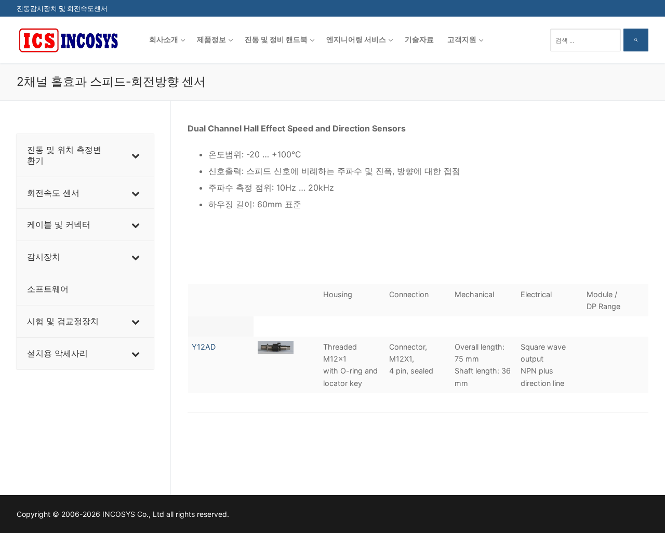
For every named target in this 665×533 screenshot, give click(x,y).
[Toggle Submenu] (135, 155)
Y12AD (204, 346)
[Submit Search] (635, 40)
